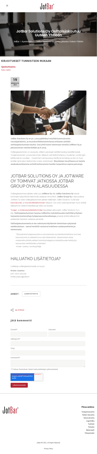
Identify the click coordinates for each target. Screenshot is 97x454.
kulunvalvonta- (16, 203)
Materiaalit (90, 430)
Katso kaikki (6, 70)
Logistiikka (90, 421)
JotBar (16, 41)
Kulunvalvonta (89, 418)
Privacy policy (48, 449)
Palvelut (91, 427)
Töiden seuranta (88, 415)
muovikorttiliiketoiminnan (35, 203)
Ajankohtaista (28, 41)
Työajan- (14, 210)
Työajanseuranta (88, 412)
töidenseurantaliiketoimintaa (31, 210)
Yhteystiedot (89, 433)
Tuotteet (91, 424)
